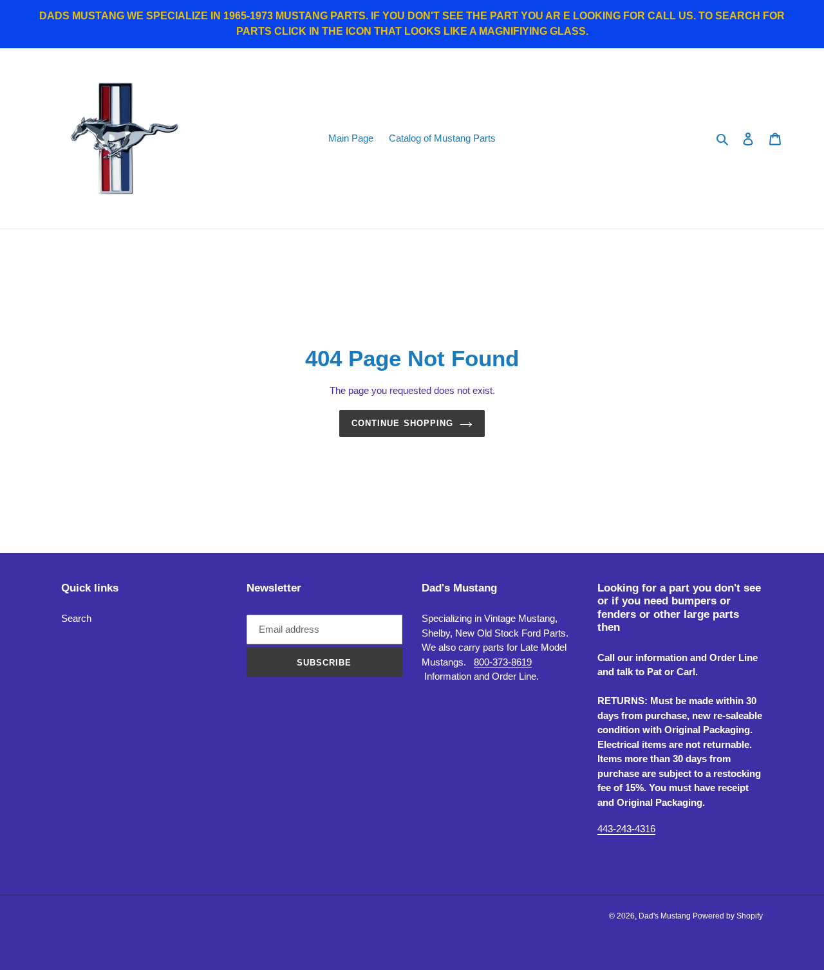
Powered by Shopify (728, 915)
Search (76, 618)
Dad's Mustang (666, 915)
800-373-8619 (503, 662)
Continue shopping (402, 423)
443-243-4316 (626, 828)
